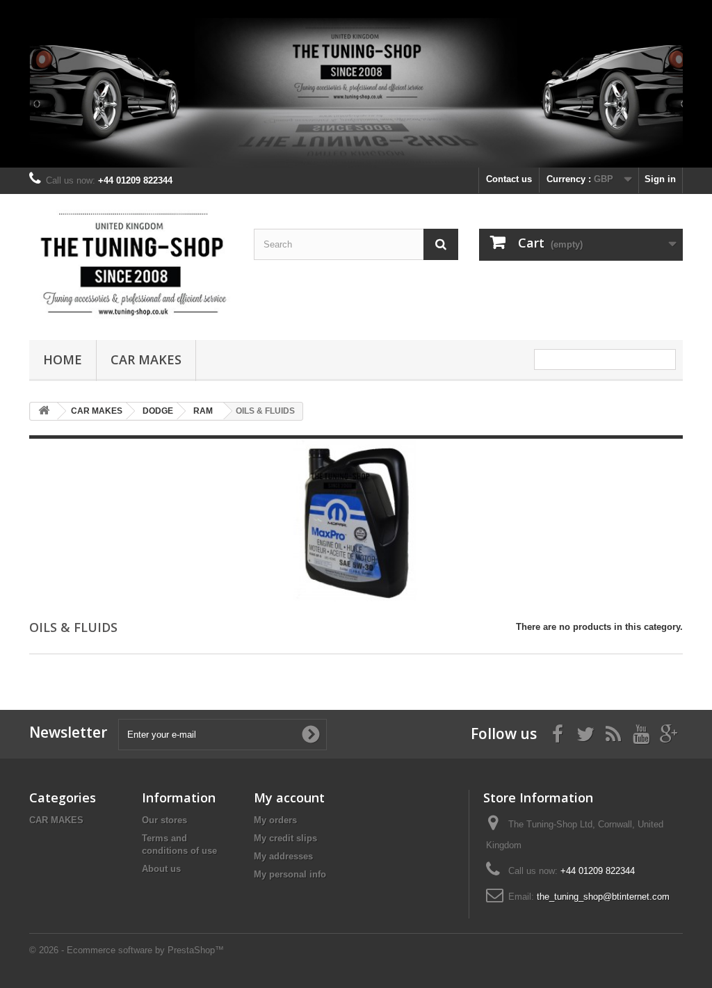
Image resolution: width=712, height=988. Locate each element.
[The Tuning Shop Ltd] (131, 263)
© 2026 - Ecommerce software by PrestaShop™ (126, 950)
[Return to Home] (44, 411)
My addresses (283, 856)
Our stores (164, 820)
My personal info (290, 874)
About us (161, 869)
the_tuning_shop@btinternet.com (603, 896)
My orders (275, 820)
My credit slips (285, 838)
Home (62, 359)
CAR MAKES (146, 359)
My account (289, 797)
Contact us (509, 179)
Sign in (660, 179)
